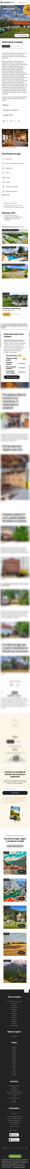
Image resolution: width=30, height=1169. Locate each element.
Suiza (14, 1071)
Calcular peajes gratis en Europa (14, 1116)
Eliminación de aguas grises (14, 1094)
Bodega (14, 1015)
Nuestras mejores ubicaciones (15, 846)
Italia (14, 1069)
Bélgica (14, 1061)
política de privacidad (11, 799)
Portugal (14, 1049)
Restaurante (14, 1021)
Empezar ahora (15, 793)
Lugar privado (14, 1013)
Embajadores (14, 1113)
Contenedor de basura (14, 1086)
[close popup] (26, 1121)
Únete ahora (22, 2)
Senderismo (20, 48)
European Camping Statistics (14, 1118)
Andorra (14, 1053)
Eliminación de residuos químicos (14, 1092)
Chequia (4, 12)
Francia (14, 1051)
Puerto (14, 1019)
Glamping (14, 1023)
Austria (14, 1057)
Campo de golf (14, 1025)
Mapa (20, 27)
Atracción (14, 27)
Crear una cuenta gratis (11, 377)
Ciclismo (4, 48)
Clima (3, 30)
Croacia (14, 1055)
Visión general (6, 27)
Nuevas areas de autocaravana (14, 1001)
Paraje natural (14, 1017)
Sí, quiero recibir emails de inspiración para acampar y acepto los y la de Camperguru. (16, 798)
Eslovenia (14, 1059)
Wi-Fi (14, 1096)
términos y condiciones (21, 798)
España (14, 1047)
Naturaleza (12, 48)
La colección (14, 1003)
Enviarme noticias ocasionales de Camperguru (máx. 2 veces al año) (16, 802)
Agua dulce (14, 1088)
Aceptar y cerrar (15, 1156)
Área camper (14, 1007)
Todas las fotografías (23, 35)
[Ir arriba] (26, 990)
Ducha (14, 1100)
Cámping (14, 1005)
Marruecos (14, 1073)
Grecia (14, 1065)
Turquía (14, 1075)
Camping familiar (15, 46)
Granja (14, 1011)
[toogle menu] (28, 2)
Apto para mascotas (14, 1098)
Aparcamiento (14, 1009)
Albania (14, 1067)
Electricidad (14, 1090)
